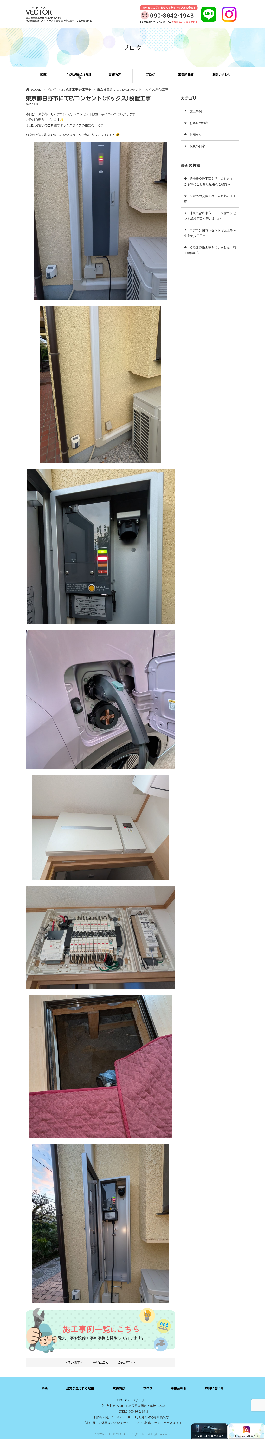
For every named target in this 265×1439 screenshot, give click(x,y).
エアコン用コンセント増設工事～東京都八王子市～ (210, 233)
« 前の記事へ (74, 1362)
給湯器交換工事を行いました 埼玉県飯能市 (210, 250)
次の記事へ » (127, 1362)
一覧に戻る (100, 1362)
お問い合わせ (221, 74)
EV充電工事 (69, 89)
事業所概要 (186, 74)
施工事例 (85, 89)
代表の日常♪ (198, 146)
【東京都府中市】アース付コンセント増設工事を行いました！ (210, 215)
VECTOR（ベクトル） (132, 1400)
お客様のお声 (199, 123)
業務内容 (114, 74)
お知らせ (196, 134)
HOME (43, 74)
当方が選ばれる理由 (79, 76)
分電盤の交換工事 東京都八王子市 (210, 198)
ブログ (150, 74)
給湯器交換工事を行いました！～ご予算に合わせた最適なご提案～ (210, 181)
